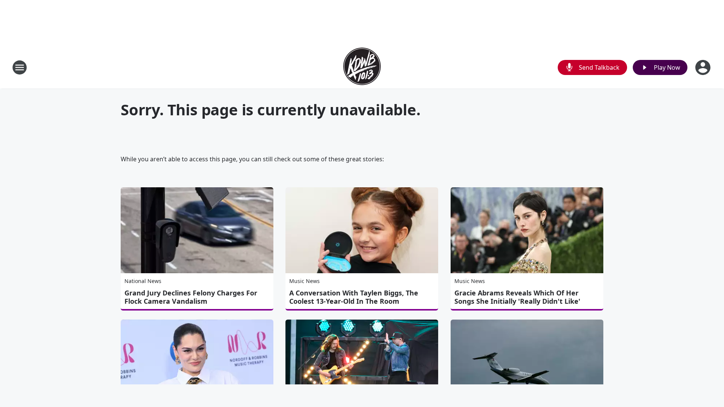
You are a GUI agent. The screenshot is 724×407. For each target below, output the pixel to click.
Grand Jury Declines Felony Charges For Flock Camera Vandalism (190, 297)
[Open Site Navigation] (19, 67)
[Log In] (703, 67)
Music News (304, 281)
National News (142, 281)
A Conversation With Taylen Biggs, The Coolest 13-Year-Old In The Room (353, 297)
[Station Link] (362, 67)
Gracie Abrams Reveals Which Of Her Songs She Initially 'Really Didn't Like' (517, 297)
